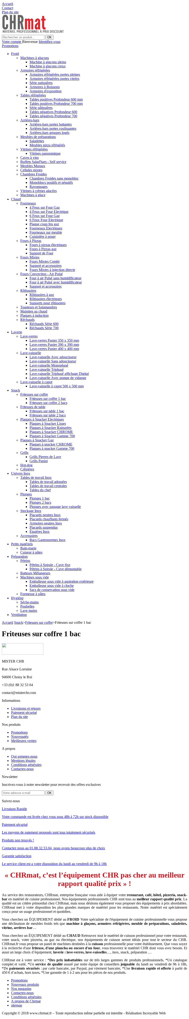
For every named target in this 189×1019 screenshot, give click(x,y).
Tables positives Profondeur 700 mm (56, 104)
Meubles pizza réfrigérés (47, 145)
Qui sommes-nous (24, 756)
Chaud (16, 199)
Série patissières (41, 83)
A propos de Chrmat (26, 1001)
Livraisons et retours (26, 708)
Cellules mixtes (31, 170)
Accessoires (29, 536)
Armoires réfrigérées (35, 70)
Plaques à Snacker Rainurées (50, 428)
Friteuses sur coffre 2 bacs (48, 403)
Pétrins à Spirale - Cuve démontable (56, 569)
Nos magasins (21, 989)
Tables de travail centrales (48, 486)
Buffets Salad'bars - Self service (43, 162)
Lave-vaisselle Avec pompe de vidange (58, 378)
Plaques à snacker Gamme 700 (52, 448)
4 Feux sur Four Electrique (49, 212)
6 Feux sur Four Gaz (45, 216)
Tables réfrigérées (33, 95)
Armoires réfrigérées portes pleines (55, 74)
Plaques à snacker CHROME (51, 444)
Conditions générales (26, 765)
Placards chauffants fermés (49, 519)
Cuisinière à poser (43, 236)
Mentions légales (23, 761)
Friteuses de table (32, 407)
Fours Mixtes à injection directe (52, 270)
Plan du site (19, 717)
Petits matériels (22, 544)
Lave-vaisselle (30, 353)
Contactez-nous (22, 769)
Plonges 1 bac (40, 498)
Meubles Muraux (32, 166)
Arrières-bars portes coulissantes (53, 128)
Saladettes (37, 141)
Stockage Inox (30, 511)
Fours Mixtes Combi (44, 261)
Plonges (26, 494)
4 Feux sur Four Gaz (45, 207)
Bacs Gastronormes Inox (47, 540)
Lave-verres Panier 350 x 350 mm (54, 340)
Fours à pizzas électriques (48, 245)
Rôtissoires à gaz (42, 295)
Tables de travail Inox (36, 477)
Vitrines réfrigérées (34, 149)
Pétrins (25, 561)
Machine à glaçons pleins (48, 62)
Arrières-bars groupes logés (49, 133)
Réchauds (27, 320)
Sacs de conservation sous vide (52, 590)
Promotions (10, 46)
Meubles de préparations (38, 137)
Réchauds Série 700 (44, 328)
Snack (15, 390)
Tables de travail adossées (48, 482)
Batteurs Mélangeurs (35, 573)
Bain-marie (28, 548)
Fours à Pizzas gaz (43, 249)
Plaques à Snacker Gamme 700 (52, 436)
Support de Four (41, 253)
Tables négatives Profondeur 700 (53, 116)
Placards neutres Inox (45, 515)
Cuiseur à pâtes (31, 552)
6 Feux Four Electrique (46, 220)
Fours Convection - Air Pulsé (41, 274)
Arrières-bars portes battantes (51, 124)
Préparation (19, 556)
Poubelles (27, 606)
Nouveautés (19, 737)
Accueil (7, 622)
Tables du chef (40, 490)
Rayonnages (38, 187)
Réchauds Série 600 (44, 324)
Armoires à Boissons (45, 87)
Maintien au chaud (33, 311)
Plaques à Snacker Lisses (48, 423)
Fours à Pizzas (30, 241)
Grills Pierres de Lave (45, 457)
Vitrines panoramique (45, 153)
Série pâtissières (41, 108)
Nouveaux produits (25, 984)
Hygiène (17, 598)
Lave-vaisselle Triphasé (47, 369)
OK (49, 37)
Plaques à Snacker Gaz (37, 440)
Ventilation (19, 615)
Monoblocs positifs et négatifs (51, 182)
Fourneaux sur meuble (46, 232)
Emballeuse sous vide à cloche (52, 586)
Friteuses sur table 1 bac (47, 411)
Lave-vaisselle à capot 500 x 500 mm (57, 386)
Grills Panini (39, 461)
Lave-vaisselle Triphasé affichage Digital (59, 374)
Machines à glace (32, 195)
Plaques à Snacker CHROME (51, 432)
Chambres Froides (33, 174)
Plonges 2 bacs (40, 502)
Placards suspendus (44, 527)
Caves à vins (29, 158)
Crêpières (27, 469)
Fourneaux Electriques (46, 228)
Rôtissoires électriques (46, 299)
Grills (24, 453)
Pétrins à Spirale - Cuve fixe (50, 565)
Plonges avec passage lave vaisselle (55, 507)
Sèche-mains (29, 602)
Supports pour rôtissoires (47, 303)
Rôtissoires (28, 290)
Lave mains (28, 610)
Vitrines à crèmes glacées (38, 191)
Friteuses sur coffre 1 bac (48, 399)
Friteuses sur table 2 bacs (48, 415)
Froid (15, 54)
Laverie (16, 332)
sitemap (16, 1005)
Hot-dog (26, 465)
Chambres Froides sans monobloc (54, 178)
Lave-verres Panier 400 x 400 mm (54, 349)
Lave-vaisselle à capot (36, 382)
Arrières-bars (29, 120)
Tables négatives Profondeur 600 (53, 112)
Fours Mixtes (29, 257)
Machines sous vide (34, 577)
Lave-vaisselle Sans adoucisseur (53, 361)
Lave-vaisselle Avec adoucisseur (53, 357)
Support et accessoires (46, 266)
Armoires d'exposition (46, 91)
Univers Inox (20, 473)
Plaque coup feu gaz (44, 224)
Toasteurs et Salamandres (38, 307)
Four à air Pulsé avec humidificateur (56, 282)
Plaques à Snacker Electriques (42, 419)
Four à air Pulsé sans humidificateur (55, 278)
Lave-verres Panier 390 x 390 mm (54, 345)
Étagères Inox (40, 532)
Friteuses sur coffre (34, 394)
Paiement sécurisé (24, 713)
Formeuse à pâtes (32, 594)
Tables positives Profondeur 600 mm (56, 99)
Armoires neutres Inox (46, 523)
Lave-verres (29, 336)
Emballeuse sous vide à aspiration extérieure (62, 581)
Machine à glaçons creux (48, 66)
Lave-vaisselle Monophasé (49, 365)
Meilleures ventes (23, 741)
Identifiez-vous (49, 42)
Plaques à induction (34, 315)
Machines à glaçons (34, 58)
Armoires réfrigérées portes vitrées (54, 79)
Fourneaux (28, 203)
